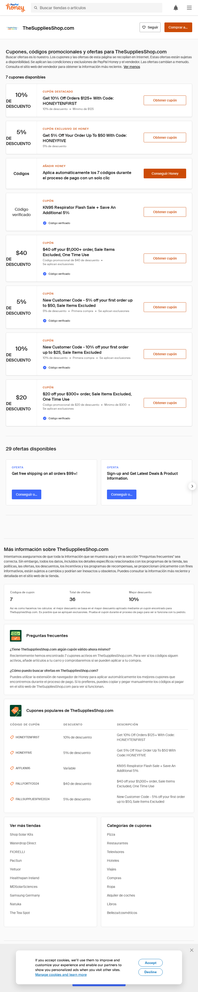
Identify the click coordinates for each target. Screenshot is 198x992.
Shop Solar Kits (21, 834)
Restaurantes (117, 843)
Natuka (15, 904)
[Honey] (15, 8)
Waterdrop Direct (23, 843)
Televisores (115, 852)
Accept (150, 963)
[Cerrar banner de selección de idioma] (191, 950)
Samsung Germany (25, 895)
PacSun (16, 860)
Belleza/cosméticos (122, 913)
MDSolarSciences (23, 886)
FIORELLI (17, 852)
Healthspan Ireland (24, 878)
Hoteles (113, 860)
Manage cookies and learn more (61, 974)
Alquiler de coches (121, 895)
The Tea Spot (20, 913)
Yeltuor (15, 869)
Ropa (111, 886)
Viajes (111, 869)
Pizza (111, 834)
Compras (114, 878)
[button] (189, 7)
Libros (111, 904)
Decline (150, 972)
